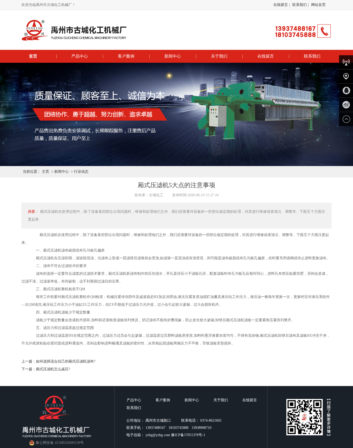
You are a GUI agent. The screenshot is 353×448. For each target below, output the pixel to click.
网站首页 (318, 5)
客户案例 (126, 56)
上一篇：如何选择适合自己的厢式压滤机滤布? (58, 361)
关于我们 (219, 56)
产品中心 (79, 56)
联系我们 (299, 5)
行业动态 (81, 172)
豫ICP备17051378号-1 (188, 435)
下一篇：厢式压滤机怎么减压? (45, 369)
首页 (33, 56)
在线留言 (280, 5)
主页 (45, 172)
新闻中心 (172, 56)
